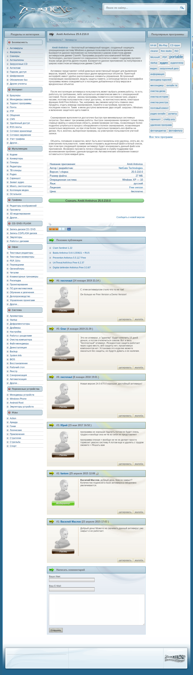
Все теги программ (161, 136)
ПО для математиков (21, 288)
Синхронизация (18, 375)
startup (153, 63)
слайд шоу (169, 119)
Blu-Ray (163, 45)
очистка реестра (159, 102)
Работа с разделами (21, 335)
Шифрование (17, 76)
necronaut (66, 280)
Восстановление (19, 363)
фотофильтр (175, 130)
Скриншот (15, 178)
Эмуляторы (16, 237)
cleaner (154, 51)
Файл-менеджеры (19, 343)
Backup (14, 351)
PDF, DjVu (15, 260)
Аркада (14, 422)
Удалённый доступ (20, 123)
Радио (13, 174)
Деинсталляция (18, 347)
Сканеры (14, 56)
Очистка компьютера (21, 339)
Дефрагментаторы (20, 324)
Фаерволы (15, 52)
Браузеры (15, 95)
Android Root (16, 402)
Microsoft (155, 57)
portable (176, 57)
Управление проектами (22, 300)
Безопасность (55, 40)
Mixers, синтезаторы (21, 186)
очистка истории (159, 96)
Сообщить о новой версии (131, 217)
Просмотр (15, 209)
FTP (12, 111)
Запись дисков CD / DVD (23, 229)
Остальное (15, 194)
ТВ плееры (15, 170)
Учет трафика (17, 139)
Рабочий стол (17, 367)
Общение (15, 115)
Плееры (14, 162)
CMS (12, 119)
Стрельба (15, 442)
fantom (65, 473)
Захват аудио (17, 182)
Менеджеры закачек (20, 99)
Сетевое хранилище (21, 131)
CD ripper (175, 45)
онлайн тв (171, 85)
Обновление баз (19, 80)
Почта (13, 107)
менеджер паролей (160, 80)
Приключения (17, 434)
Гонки (13, 426)
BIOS (12, 359)
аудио (164, 62)
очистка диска (157, 91)
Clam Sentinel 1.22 (62, 248)
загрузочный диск (169, 68)
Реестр (13, 371)
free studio (166, 51)
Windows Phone (18, 398)
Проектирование (19, 284)
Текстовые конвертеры (22, 257)
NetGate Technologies (131, 168)
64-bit (153, 45)
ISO (176, 51)
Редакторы (15, 166)
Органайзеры (17, 268)
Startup (13, 320)
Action (13, 418)
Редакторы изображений (23, 205)
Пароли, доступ (18, 72)
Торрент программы (20, 103)
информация (157, 74)
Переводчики (17, 264)
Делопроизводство (20, 296)
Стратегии (15, 438)
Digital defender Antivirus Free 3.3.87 (72, 267)
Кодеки (13, 154)
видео (153, 68)
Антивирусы (16, 48)
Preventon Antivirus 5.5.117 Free (69, 257)
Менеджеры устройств (22, 395)
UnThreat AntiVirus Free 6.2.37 (68, 262)
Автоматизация (18, 379)
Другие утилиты (18, 83)
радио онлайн (157, 113)
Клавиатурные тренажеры (24, 276)
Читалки (14, 272)
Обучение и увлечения (22, 292)
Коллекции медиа (19, 190)
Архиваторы (16, 316)
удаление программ (161, 125)
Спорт (13, 446)
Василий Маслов (71, 521)
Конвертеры (16, 158)
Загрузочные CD (19, 64)
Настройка (15, 331)
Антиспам (15, 68)
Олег (63, 328)
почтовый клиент (159, 108)
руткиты (172, 113)
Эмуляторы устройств (22, 406)
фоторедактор (158, 130)
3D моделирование (20, 213)
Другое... (14, 143)
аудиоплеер (176, 63)
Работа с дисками (19, 241)
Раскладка (15, 280)
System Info (16, 355)
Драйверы (15, 327)
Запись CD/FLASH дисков (23, 233)
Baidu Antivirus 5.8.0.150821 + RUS (71, 253)
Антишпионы (17, 60)
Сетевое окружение (20, 135)
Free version (136, 187)
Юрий (64, 425)
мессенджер (157, 85)
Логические (16, 430)
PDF (164, 57)
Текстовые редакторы (21, 253)
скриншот (155, 119)
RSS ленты (16, 127)
